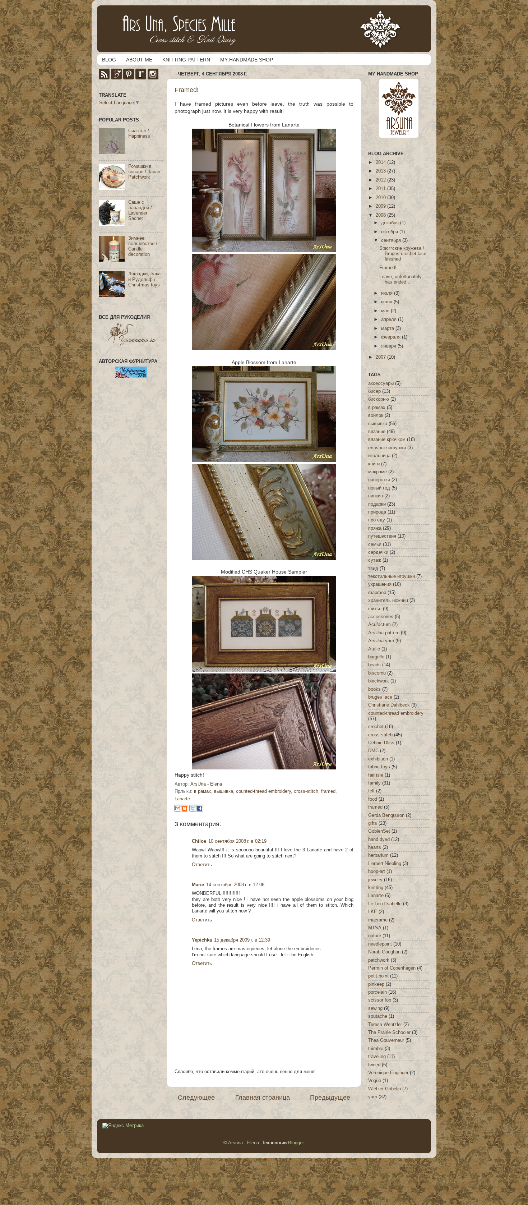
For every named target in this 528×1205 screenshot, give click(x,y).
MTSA (374, 927)
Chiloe (199, 841)
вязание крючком (387, 439)
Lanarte (182, 798)
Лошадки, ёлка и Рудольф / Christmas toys (144, 279)
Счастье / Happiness (139, 133)
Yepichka (202, 940)
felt (371, 791)
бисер (374, 391)
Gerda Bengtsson (386, 815)
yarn (372, 1096)
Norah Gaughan (384, 952)
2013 (381, 171)
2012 (381, 180)
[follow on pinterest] (128, 78)
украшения (380, 584)
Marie (198, 884)
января (389, 346)
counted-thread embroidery (263, 791)
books (374, 689)
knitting (375, 887)
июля (387, 293)
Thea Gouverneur (386, 1040)
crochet (376, 726)
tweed (374, 1064)
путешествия (382, 536)
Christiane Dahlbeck (389, 705)
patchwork (378, 960)
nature (374, 935)
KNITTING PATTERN (186, 60)
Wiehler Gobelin (384, 1088)
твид (373, 568)
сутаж (374, 560)
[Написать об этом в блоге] (184, 808)
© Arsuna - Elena (241, 1142)
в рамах (202, 791)
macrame (378, 920)
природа (377, 512)
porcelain (377, 992)
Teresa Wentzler (385, 1024)
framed (328, 791)
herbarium (378, 855)
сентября (391, 240)
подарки (377, 504)
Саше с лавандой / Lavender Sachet (140, 210)
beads (374, 664)
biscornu (377, 673)
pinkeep (376, 984)
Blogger (296, 1142)
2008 (381, 215)
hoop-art (376, 871)
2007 (381, 357)
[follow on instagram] (153, 78)
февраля (391, 337)
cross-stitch (306, 791)
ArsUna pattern (383, 632)
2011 (381, 188)
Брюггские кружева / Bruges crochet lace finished (402, 254)
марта (388, 328)
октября (390, 231)
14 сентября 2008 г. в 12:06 (235, 884)
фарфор (377, 592)
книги (374, 463)
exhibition (378, 759)
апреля (389, 319)
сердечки (378, 552)
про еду (376, 520)
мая (386, 310)
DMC (373, 750)
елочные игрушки (387, 447)
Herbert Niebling (384, 863)
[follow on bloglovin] (116, 78)
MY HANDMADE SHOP (246, 60)
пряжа (374, 528)
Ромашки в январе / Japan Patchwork (144, 172)
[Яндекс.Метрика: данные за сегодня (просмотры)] (123, 1126)
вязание (376, 431)
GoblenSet (379, 831)
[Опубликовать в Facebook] (199, 808)
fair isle (375, 775)
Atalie (374, 649)
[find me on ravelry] (140, 78)
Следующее (196, 1097)
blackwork (378, 681)
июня (387, 301)
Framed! (388, 267)
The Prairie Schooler (389, 1032)
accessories (380, 616)
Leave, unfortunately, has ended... (401, 279)
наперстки (379, 479)
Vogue (374, 1080)
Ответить (202, 864)
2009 (381, 206)
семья (374, 544)
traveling (377, 1056)
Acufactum (379, 624)
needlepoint (380, 944)
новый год (379, 488)
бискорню (378, 399)
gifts (372, 823)
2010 (381, 197)
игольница (379, 455)
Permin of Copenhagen (392, 968)
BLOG (109, 60)
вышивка (223, 791)
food (372, 799)
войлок (375, 415)
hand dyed (379, 839)
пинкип (375, 495)
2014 (381, 162)
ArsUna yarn (381, 640)
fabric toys (379, 766)
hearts (374, 847)
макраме (377, 471)
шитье (374, 608)
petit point (378, 976)
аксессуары (381, 383)
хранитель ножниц (388, 600)
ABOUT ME (139, 60)
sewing (375, 1008)
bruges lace (380, 697)
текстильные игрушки (391, 576)
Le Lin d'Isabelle (385, 903)
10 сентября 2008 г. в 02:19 (237, 841)
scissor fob (379, 1000)
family (374, 783)
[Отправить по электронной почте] (177, 808)
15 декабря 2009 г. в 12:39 (242, 940)
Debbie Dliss (381, 742)
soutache (377, 1016)
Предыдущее (330, 1097)
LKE (372, 911)
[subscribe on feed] (104, 78)
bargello (376, 656)
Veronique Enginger (388, 1072)
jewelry (375, 879)
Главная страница (262, 1097)
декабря (390, 222)
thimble (375, 1048)
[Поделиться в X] (192, 808)
